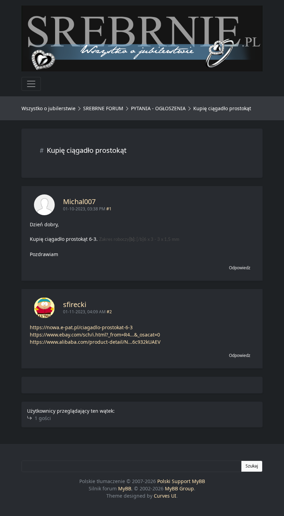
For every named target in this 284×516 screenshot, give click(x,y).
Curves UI (165, 495)
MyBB (124, 488)
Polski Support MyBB (181, 481)
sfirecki (74, 304)
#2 (109, 312)
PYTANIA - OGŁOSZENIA (158, 108)
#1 (109, 209)
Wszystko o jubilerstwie (48, 108)
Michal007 (79, 201)
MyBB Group (179, 488)
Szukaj (252, 466)
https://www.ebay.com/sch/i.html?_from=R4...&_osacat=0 (95, 334)
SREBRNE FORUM (103, 108)
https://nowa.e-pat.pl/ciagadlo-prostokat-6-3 (81, 327)
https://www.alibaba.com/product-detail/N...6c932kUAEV (95, 342)
